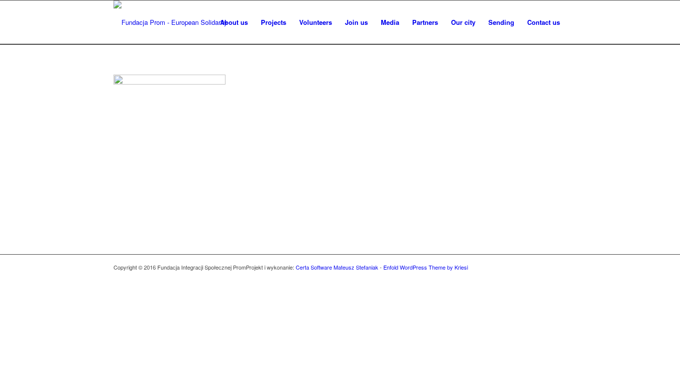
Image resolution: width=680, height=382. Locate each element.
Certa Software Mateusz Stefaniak (337, 267)
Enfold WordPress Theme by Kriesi (425, 267)
